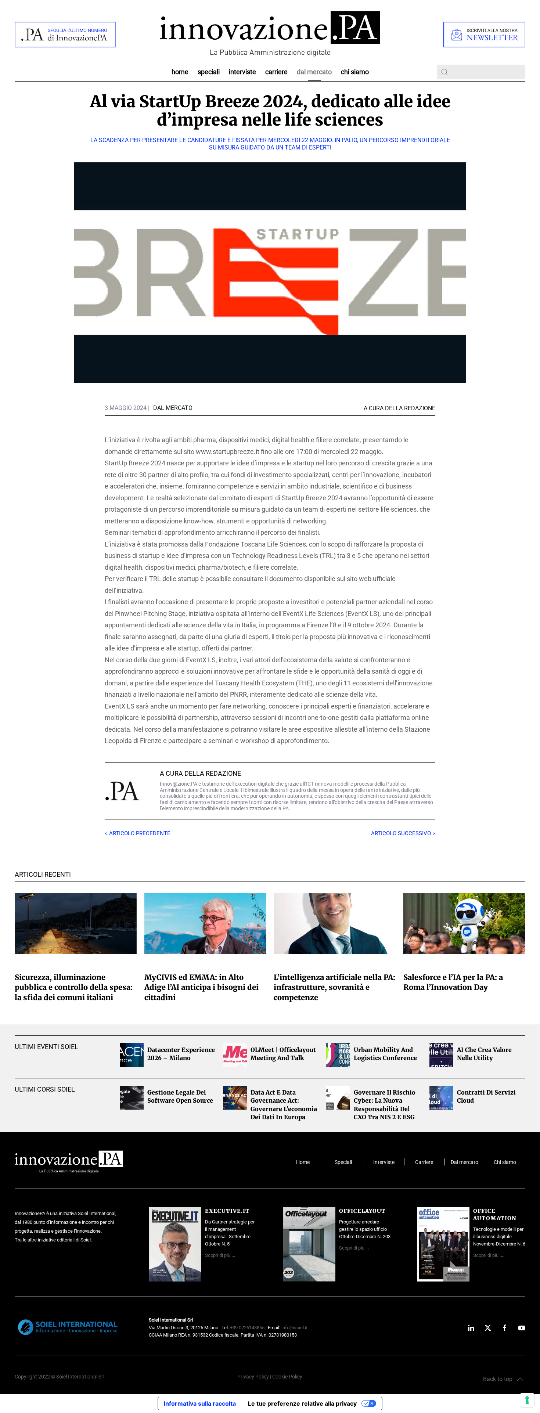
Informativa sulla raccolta (200, 1403)
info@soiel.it (294, 1327)
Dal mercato (464, 1162)
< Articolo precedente (137, 833)
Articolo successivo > (403, 833)
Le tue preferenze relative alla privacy (302, 1403)
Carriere (276, 72)
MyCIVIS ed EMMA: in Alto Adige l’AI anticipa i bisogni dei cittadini (201, 987)
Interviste (242, 72)
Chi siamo (355, 72)
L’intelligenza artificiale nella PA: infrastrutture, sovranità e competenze (334, 987)
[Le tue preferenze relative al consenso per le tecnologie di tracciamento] (527, 1400)
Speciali (209, 72)
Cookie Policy (287, 1377)
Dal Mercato (314, 72)
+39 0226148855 (247, 1327)
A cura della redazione (200, 773)
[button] (503, 1379)
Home (180, 72)
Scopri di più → (220, 1255)
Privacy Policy (253, 1377)
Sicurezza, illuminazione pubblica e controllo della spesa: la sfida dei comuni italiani (74, 987)
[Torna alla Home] (270, 34)
